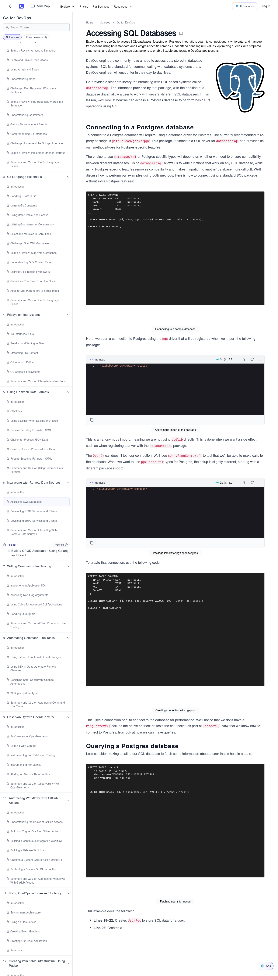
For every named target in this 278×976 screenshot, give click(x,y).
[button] (36, 176)
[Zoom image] (240, 87)
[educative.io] (21, 6)
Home (89, 22)
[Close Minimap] (72, 26)
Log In (266, 6)
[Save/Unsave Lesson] (181, 33)
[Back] (10, 6)
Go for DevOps (17, 17)
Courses (105, 22)
